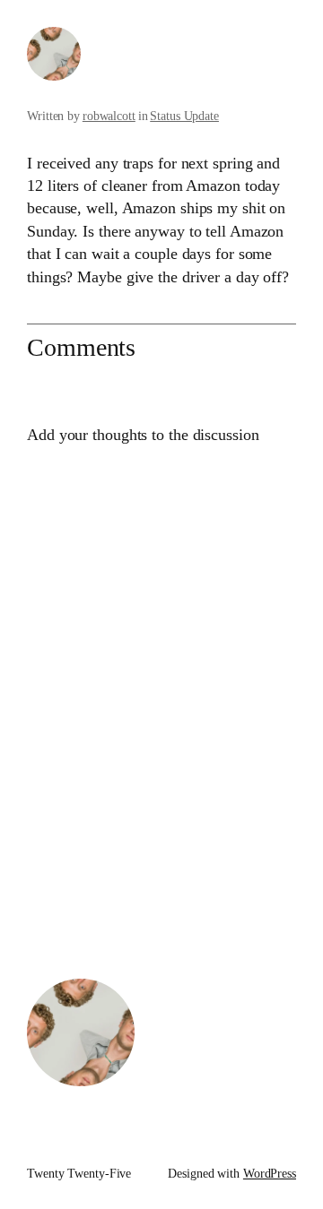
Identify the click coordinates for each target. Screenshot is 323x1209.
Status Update (184, 116)
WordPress (269, 1173)
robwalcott (109, 116)
